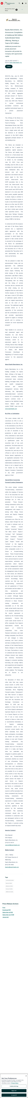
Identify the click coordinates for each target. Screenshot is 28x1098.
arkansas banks (9, 886)
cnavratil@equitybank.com (12, 845)
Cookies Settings (14, 1086)
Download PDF (6, 910)
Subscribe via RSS (7, 912)
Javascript (5, 917)
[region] (14, 1086)
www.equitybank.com (11, 409)
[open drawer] (25, 3)
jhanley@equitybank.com (12, 867)
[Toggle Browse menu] (22, 10)
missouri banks (9, 889)
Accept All (14, 1095)
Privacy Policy (14, 1083)
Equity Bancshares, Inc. (15, 62)
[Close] (26, 1076)
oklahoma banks (9, 891)
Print (3, 907)
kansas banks (9, 883)
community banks (10, 880)
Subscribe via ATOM (8, 915)
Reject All (14, 1090)
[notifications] (22, 3)
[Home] (8, 3)
